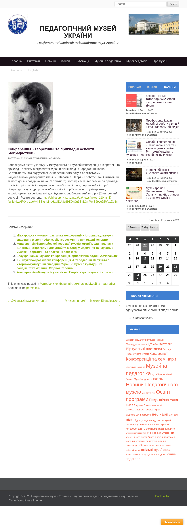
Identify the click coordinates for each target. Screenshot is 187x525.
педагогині (139, 441)
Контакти (16, 70)
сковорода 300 (134, 445)
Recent (152, 87)
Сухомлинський (153, 405)
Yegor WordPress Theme (25, 500)
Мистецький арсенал (135, 367)
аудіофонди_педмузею (138, 414)
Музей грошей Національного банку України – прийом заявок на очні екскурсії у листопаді (152, 194)
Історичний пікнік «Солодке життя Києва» (162, 171)
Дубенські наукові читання (27, 300)
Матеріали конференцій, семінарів (63, 283)
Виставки (33, 61)
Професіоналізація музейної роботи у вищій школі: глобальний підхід (162, 123)
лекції (152, 424)
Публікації (82, 61)
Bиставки (165, 344)
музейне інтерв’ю (134, 433)
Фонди (65, 61)
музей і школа (133, 437)
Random (170, 87)
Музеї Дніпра (158, 374)
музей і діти (168, 432)
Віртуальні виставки (144, 349)
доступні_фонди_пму (148, 420)
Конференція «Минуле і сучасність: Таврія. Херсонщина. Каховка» (64, 272)
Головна (16, 61)
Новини (50, 61)
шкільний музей (133, 450)
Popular (134, 87)
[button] (133, 227)
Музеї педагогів (136, 61)
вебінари (160, 414)
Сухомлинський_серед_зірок (143, 409)
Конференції (158, 353)
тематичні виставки (154, 445)
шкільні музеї (151, 450)
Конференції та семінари (151, 359)
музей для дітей (166, 429)
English (33, 70)
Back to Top (162, 496)
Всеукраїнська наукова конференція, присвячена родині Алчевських (67, 255)
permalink (32, 287)
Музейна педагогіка (107, 61)
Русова (139, 405)
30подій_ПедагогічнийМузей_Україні (145, 340)
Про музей (160, 61)
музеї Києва (147, 437)
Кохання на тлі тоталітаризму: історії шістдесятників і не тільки (160, 100)
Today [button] (145, 227)
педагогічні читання (156, 441)
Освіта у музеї (148, 393)
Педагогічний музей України (78, 32)
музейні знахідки (151, 432)
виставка (173, 415)
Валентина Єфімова (48, 158)
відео (131, 419)
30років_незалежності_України (142, 344)
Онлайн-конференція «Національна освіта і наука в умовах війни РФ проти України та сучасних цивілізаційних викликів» (151, 148)
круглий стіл (142, 424)
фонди (168, 445)
